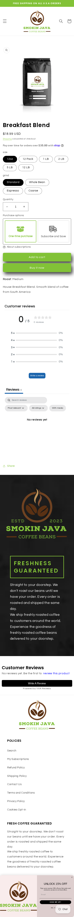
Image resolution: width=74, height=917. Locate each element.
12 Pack (28, 159)
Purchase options (13, 215)
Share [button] (11, 466)
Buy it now (37, 267)
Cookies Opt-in (16, 809)
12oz (10, 159)
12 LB (26, 167)
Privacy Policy (16, 801)
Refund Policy (16, 767)
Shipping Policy (17, 776)
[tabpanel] (37, 428)
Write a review (37, 375)
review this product (56, 673)
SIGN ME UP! (55, 902)
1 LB (46, 159)
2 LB (61, 159)
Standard (13, 182)
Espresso (13, 190)
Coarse (33, 190)
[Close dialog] (72, 877)
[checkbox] (57, 408)
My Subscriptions (18, 759)
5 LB (10, 167)
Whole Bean (37, 182)
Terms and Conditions (21, 792)
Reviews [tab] (14, 389)
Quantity (8, 199)
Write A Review (37, 683)
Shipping (7, 139)
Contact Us (14, 784)
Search (11, 750)
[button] (5, 21)
